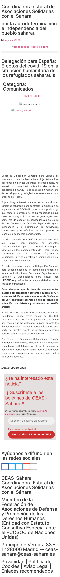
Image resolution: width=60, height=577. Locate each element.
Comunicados (18, 89)
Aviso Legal (36, 566)
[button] (30, 52)
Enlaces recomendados (27, 571)
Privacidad (13, 561)
